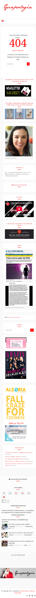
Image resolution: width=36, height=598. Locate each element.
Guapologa (12, 526)
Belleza (30, 535)
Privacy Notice (24, 591)
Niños (25, 545)
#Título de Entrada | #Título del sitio (13, 510)
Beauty (26, 535)
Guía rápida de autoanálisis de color (14, 459)
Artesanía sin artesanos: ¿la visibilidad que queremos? (19, 452)
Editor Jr (12, 535)
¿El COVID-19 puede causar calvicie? (19, 524)
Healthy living (29, 526)
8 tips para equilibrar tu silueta (13, 456)
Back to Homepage (18, 50)
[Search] (28, 63)
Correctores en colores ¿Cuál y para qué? (20, 533)
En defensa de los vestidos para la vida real (16, 461)
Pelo (9, 528)
